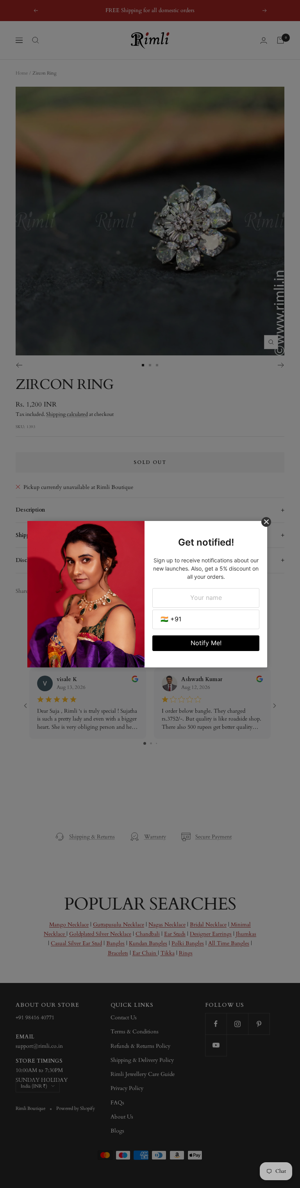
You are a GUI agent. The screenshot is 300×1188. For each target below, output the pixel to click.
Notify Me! (206, 643)
